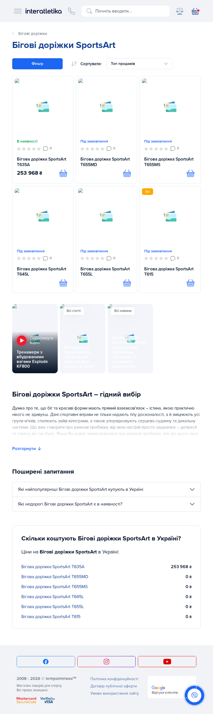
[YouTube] (167, 661)
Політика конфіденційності (114, 679)
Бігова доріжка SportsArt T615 (169, 271)
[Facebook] (46, 661)
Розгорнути (24, 448)
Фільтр (37, 63)
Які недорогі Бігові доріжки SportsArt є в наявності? (70, 504)
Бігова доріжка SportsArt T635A (41, 162)
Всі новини (122, 311)
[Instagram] (106, 661)
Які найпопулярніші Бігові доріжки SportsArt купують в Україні (80, 489)
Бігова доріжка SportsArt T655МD (105, 162)
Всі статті (74, 311)
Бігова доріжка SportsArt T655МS (169, 162)
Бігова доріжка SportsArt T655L (105, 271)
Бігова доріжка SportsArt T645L (41, 271)
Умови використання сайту (114, 693)
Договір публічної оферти (113, 686)
